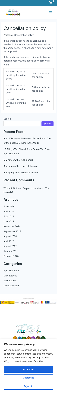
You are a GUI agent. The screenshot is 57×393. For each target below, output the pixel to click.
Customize (28, 377)
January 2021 (10, 251)
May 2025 (8, 221)
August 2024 (10, 236)
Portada (7, 35)
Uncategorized (11, 285)
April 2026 (8, 211)
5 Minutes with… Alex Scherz (18, 159)
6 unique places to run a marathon (21, 172)
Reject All (28, 386)
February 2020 (11, 256)
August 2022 (10, 246)
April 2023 (8, 241)
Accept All (28, 369)
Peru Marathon (11, 270)
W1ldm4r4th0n (11, 188)
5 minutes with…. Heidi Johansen (20, 166)
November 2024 (11, 226)
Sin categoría (10, 275)
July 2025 (8, 216)
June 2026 (9, 206)
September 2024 (12, 231)
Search (7, 118)
